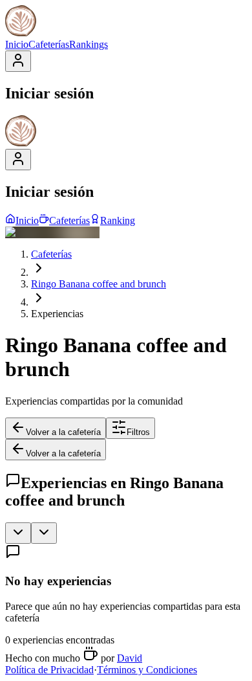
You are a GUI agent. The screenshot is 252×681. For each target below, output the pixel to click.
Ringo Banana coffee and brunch (98, 283)
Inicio (16, 44)
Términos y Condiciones (147, 669)
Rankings (88, 44)
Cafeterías (48, 44)
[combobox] (18, 533)
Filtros (138, 432)
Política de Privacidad (49, 669)
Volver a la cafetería (63, 432)
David (129, 658)
